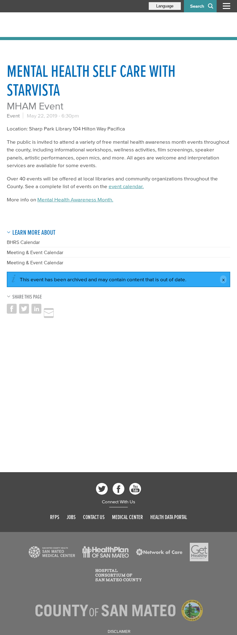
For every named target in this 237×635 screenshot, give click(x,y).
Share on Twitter (24, 309)
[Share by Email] (49, 313)
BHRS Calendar (23, 242)
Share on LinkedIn (36, 309)
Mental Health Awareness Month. (75, 199)
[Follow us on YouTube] (135, 489)
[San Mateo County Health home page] (47, 24)
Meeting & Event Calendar (35, 252)
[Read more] (52, 552)
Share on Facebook (12, 309)
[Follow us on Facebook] (118, 489)
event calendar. (126, 186)
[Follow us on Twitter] (102, 489)
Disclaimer (119, 631)
